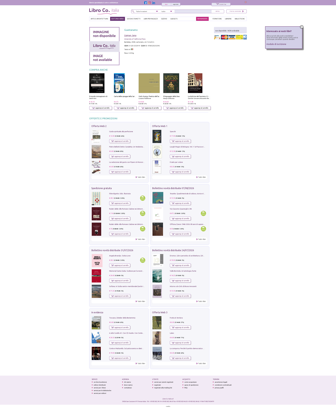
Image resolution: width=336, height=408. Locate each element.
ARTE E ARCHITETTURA (99, 19)
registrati (175, 4)
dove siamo (128, 385)
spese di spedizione (191, 385)
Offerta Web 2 (99, 126)
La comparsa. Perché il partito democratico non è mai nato (192, 348)
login (166, 4)
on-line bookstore (100, 382)
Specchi (173, 131)
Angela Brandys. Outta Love (119, 256)
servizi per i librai (100, 388)
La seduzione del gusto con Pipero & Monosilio (127, 162)
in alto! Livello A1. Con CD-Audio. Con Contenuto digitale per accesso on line (138, 333)
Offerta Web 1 (159, 126)
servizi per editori (100, 393)
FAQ (185, 388)
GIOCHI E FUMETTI (133, 19)
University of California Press (134, 39)
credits (168, 406)
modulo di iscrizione (276, 44)
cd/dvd (164, 19)
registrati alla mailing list (163, 388)
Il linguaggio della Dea (171, 96)
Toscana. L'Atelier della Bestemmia (122, 318)
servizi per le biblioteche (102, 390)
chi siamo (127, 382)
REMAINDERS (202, 19)
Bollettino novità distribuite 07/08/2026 (173, 188)
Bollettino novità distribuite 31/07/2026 (112, 250)
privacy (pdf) (219, 388)
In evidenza (97, 312)
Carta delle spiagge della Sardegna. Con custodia (132, 96)
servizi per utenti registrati (163, 382)
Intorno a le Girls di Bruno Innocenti (183, 286)
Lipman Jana (130, 35)
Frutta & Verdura (176, 318)
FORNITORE (217, 19)
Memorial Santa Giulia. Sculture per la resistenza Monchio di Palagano (135, 271)
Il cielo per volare (176, 162)
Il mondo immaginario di (98, 96)
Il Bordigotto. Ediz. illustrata (120, 193)
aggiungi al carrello (102, 108)
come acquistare (190, 382)
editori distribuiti (100, 385)
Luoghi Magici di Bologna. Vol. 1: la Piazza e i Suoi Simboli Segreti (195, 147)
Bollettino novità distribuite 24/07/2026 (173, 250)
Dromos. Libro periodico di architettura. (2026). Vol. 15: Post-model (195, 256)
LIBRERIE (228, 19)
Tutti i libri (141, 177)
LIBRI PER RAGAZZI (151, 19)
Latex (172, 333)
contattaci (128, 388)
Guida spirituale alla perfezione (121, 131)
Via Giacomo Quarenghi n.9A (181, 209)
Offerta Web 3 (159, 312)
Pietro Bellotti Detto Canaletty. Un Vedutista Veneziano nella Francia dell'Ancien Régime (142, 147)
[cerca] (217, 11)
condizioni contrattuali (223, 385)
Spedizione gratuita (101, 188)
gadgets (173, 19)
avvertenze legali (221, 382)
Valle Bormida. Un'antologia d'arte (183, 271)
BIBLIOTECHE (240, 19)
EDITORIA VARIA (117, 19)
